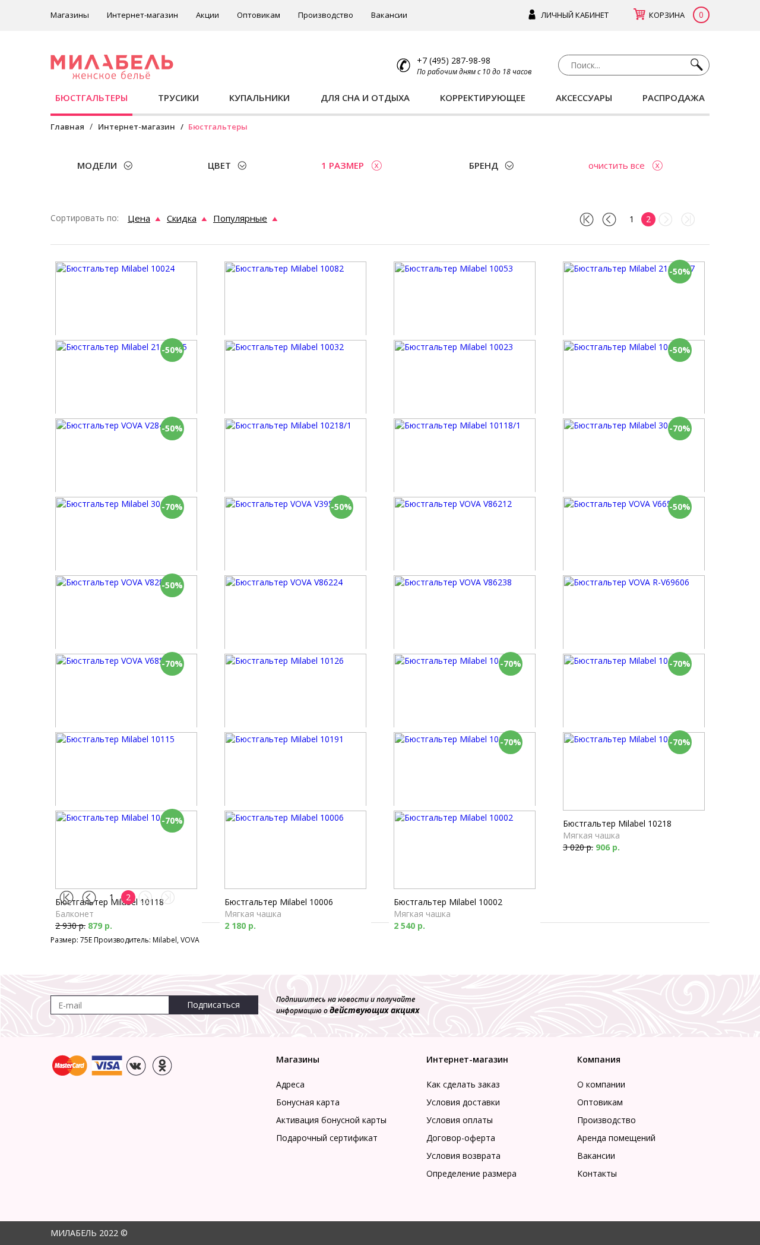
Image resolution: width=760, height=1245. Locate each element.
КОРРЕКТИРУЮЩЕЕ (482, 97)
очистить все (616, 165)
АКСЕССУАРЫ (584, 97)
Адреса (290, 1084)
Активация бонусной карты (331, 1120)
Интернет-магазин (142, 15)
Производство (325, 15)
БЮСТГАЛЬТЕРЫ (91, 97)
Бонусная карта (308, 1102)
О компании (601, 1084)
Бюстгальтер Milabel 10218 (617, 823)
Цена (139, 218)
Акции (207, 15)
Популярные (240, 218)
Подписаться (213, 1004)
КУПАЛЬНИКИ (259, 97)
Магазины (69, 15)
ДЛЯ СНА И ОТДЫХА (365, 97)
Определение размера (471, 1173)
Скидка (182, 218)
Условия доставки (463, 1102)
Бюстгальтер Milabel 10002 (448, 901)
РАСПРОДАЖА (673, 97)
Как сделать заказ (463, 1084)
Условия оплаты (459, 1120)
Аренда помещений (616, 1137)
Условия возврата (463, 1155)
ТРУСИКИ (178, 97)
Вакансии (389, 15)
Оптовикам (258, 15)
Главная (67, 126)
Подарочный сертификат (327, 1137)
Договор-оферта (460, 1137)
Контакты (597, 1173)
